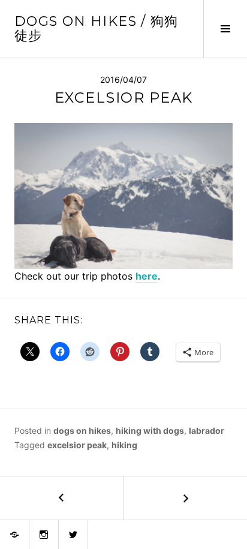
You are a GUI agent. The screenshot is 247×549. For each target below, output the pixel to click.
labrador (206, 430)
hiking (124, 445)
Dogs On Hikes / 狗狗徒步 (96, 28)
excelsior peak (77, 445)
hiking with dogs (150, 430)
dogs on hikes (82, 430)
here (146, 276)
